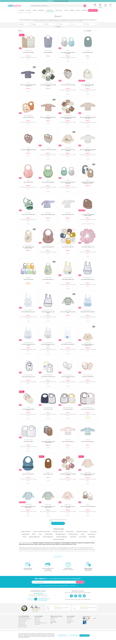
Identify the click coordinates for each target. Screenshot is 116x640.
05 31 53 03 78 (88, 570)
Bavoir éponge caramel (48, 473)
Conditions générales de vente (23, 617)
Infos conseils (69, 618)
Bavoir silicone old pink (28, 182)
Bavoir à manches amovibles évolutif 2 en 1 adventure (28, 85)
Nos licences (53, 620)
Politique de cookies (21, 621)
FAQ (51, 623)
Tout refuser (73, 635)
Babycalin (35, 542)
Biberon (34, 534)
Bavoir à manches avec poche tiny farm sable (68, 150)
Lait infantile (73, 536)
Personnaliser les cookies (22, 620)
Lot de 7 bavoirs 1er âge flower (68, 246)
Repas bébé (92, 536)
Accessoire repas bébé (58, 539)
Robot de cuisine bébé (81, 531)
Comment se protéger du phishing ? (41, 622)
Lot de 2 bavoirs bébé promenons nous (68, 377)
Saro (60, 544)
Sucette (83, 534)
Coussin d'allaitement (48, 536)
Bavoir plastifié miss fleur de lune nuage (28, 345)
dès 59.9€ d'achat (28, 569)
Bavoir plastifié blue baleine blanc (68, 344)
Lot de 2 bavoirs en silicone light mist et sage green (67, 183)
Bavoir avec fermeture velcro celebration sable (28, 247)
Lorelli (40, 544)
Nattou (44, 544)
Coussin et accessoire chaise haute (41, 531)
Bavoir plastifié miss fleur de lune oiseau (48, 345)
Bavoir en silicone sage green (48, 182)
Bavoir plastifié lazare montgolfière (88, 311)
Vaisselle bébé (25, 534)
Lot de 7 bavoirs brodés (28, 279)
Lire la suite (58, 556)
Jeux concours (69, 620)
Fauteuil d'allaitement (34, 536)
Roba (57, 544)
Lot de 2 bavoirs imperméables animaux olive (87, 85)
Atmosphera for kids (59, 542)
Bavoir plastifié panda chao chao (28, 311)
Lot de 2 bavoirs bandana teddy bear (68, 84)
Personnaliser (62, 635)
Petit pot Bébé (82, 536)
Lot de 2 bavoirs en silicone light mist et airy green (67, 53)
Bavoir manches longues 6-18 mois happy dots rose (88, 474)
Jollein (36, 544)
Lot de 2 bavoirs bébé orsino (28, 117)
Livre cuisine (93, 531)
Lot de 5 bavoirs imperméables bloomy (28, 410)
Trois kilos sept (48, 542)
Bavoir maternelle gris (48, 52)
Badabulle (88, 542)
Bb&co (93, 542)
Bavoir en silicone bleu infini (28, 473)
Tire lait (24, 536)
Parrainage (68, 622)
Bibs (24, 544)
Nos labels (52, 618)
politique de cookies (25, 637)
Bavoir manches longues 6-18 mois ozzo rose (68, 507)
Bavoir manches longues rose (68, 441)
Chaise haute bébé (25, 531)
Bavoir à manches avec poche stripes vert (67, 312)
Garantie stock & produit (22, 625)
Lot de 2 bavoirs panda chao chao (28, 376)
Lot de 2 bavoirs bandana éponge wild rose (28, 150)
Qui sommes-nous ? (38, 617)
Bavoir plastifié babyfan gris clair (87, 279)
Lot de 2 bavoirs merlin (48, 409)
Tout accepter (84, 635)
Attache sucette (91, 534)
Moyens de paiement (22, 624)
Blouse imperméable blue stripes (48, 214)
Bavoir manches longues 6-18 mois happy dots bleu (28, 507)
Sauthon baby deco (67, 544)
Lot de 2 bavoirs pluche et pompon (48, 376)
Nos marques (37, 620)
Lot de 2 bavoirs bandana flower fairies (48, 149)
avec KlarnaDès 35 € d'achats (47, 569)
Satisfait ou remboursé (22, 626)
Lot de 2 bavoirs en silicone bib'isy (28, 214)
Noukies (41, 542)
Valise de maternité (70, 621)
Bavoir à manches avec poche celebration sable (88, 345)
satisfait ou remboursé (68, 569)
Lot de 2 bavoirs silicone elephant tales (87, 506)
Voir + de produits (58, 523)
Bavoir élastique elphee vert (48, 279)
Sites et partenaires (54, 617)
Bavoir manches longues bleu (88, 441)
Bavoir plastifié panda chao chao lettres (48, 312)
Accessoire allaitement (61, 536)
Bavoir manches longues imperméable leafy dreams (88, 150)
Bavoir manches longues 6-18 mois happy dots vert (48, 507)
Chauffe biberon (49, 534)
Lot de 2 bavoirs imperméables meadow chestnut (87, 215)
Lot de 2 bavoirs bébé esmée (87, 376)
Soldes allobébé (37, 624)
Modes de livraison (21, 622)
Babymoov (74, 542)
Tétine (40, 534)
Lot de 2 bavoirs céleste (28, 441)
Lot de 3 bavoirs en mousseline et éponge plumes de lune (87, 183)
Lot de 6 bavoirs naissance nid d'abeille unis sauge (48, 85)
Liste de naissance (70, 617)
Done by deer (30, 544)
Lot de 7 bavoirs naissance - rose (87, 246)
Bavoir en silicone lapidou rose (48, 246)
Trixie (74, 544)
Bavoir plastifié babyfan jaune (68, 279)
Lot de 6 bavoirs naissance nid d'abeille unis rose (68, 474)
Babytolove (81, 542)
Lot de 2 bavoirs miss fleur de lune (88, 409)
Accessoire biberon (73, 534)
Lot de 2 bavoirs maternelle (28, 52)
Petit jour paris (51, 544)
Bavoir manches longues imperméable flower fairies (88, 118)
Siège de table (69, 531)
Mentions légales (37, 621)
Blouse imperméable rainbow (68, 214)
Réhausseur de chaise (58, 531)
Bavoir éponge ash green (88, 52)
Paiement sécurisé (86, 616)
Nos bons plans (37, 618)
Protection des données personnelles (24, 618)
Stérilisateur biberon (61, 534)
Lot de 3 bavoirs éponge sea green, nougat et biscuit (48, 442)
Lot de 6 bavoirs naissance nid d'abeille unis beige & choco (68, 118)
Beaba (21, 544)
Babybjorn (68, 542)
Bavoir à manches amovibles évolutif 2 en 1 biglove (48, 118)
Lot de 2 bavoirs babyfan (68, 409)
